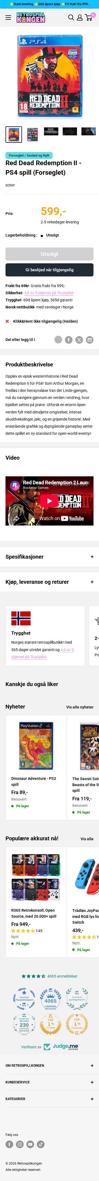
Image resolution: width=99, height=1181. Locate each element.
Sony (10, 185)
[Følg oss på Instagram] (20, 1144)
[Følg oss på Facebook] (9, 1144)
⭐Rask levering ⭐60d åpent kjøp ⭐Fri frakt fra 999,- (50, 4)
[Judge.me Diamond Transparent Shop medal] (24, 999)
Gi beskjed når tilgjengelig (50, 269)
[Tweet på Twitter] (79, 339)
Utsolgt (49, 254)
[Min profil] (79, 17)
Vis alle (87, 839)
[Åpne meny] (8, 17)
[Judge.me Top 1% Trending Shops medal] (77, 1024)
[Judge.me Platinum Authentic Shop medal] (77, 999)
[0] (88, 17)
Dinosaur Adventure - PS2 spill (33, 781)
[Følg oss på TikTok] (41, 1144)
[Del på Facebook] (69, 339)
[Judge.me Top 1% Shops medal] (51, 1024)
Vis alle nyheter (80, 707)
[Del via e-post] (90, 339)
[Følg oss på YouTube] (30, 1144)
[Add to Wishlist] (58, 339)
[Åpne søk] (71, 17)
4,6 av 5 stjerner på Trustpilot (48, 293)
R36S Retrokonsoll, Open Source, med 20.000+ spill (33, 913)
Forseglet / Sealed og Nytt (29, 155)
